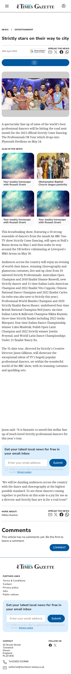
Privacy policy (10, 587)
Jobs (5, 591)
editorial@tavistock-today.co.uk (26, 667)
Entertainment (24, 29)
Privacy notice (24, 472)
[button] (7, 6)
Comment (59, 547)
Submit (58, 463)
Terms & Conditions (14, 580)
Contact (7, 584)
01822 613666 (20, 661)
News (5, 29)
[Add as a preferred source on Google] (37, 51)
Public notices (11, 594)
